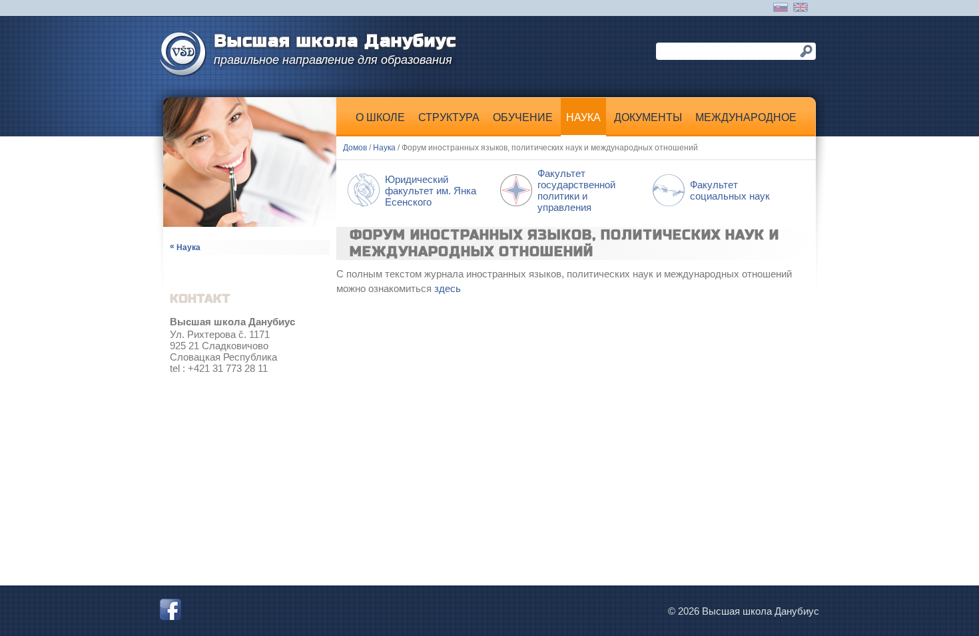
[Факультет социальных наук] (723, 216)
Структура (449, 117)
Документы (648, 117)
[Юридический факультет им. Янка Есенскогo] (418, 216)
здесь (447, 288)
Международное (746, 117)
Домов (355, 147)
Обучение (523, 117)
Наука (583, 117)
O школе (380, 117)
